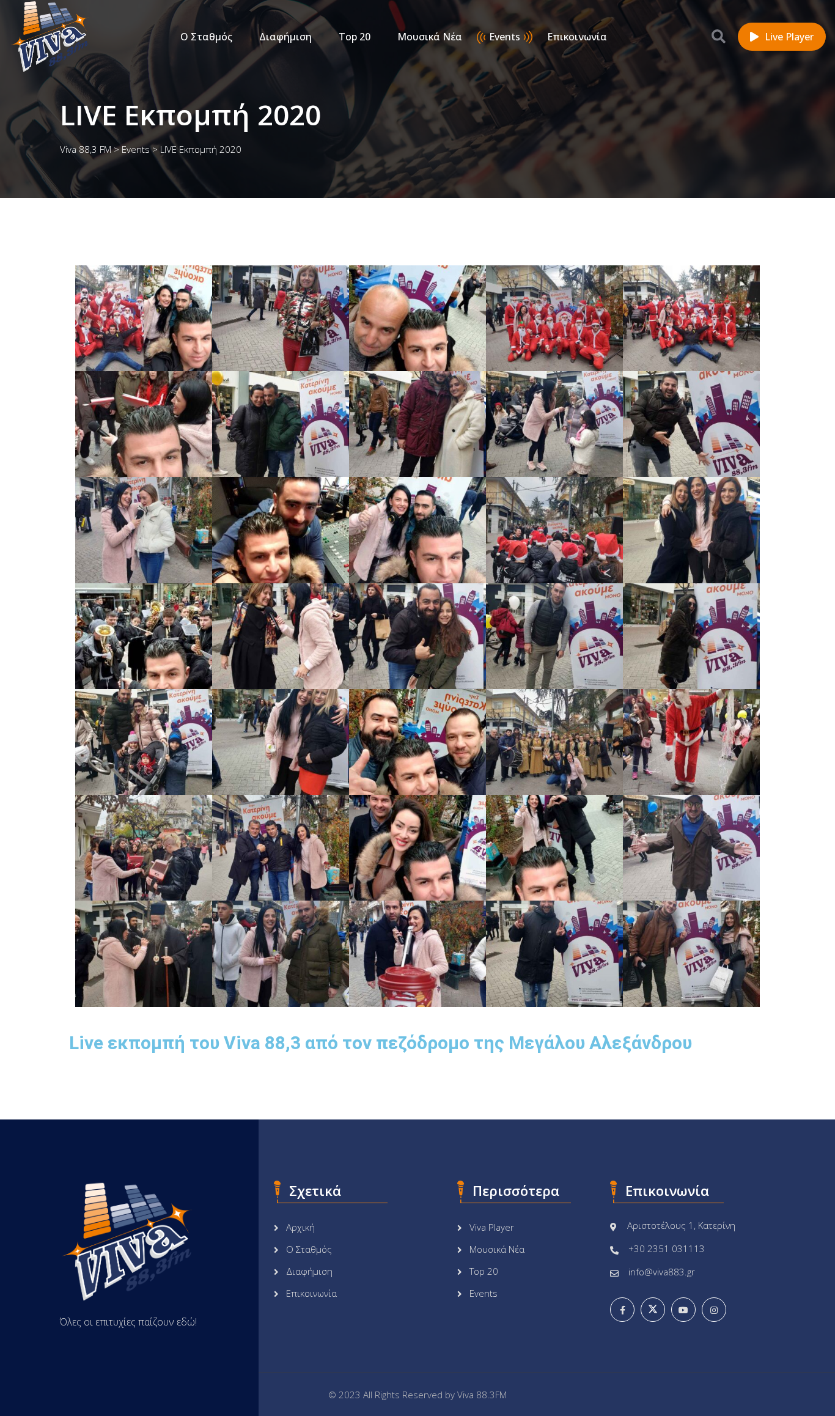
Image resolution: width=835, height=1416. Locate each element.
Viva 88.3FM (482, 1394)
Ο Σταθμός (206, 36)
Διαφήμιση (285, 36)
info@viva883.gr (661, 1272)
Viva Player (491, 1227)
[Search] (719, 36)
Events (504, 36)
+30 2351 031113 (666, 1248)
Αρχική (300, 1227)
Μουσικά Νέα (429, 36)
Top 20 (354, 36)
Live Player (789, 36)
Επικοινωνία (577, 36)
